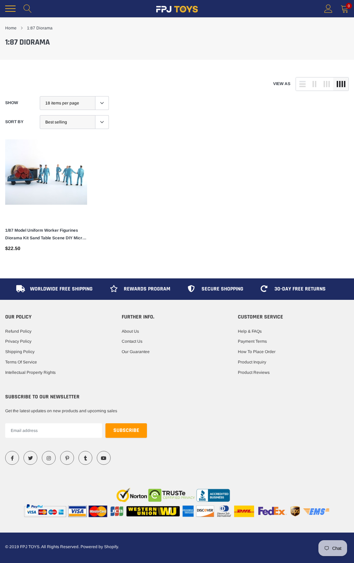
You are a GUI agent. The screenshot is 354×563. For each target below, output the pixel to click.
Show (11, 102)
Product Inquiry (252, 362)
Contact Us (132, 341)
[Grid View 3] (326, 84)
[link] (46, 180)
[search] (28, 8)
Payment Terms (252, 341)
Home (11, 28)
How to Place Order (257, 351)
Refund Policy (18, 331)
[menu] (10, 8)
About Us (130, 331)
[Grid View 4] (340, 84)
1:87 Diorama (40, 28)
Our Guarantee (136, 351)
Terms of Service (21, 362)
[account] (328, 8)
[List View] (302, 84)
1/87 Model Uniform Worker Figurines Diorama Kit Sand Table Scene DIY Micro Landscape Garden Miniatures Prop (45, 235)
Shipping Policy (20, 351)
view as (281, 83)
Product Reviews (254, 372)
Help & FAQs (250, 331)
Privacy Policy (18, 341)
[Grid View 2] (314, 84)
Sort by (14, 121)
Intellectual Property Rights (30, 372)
